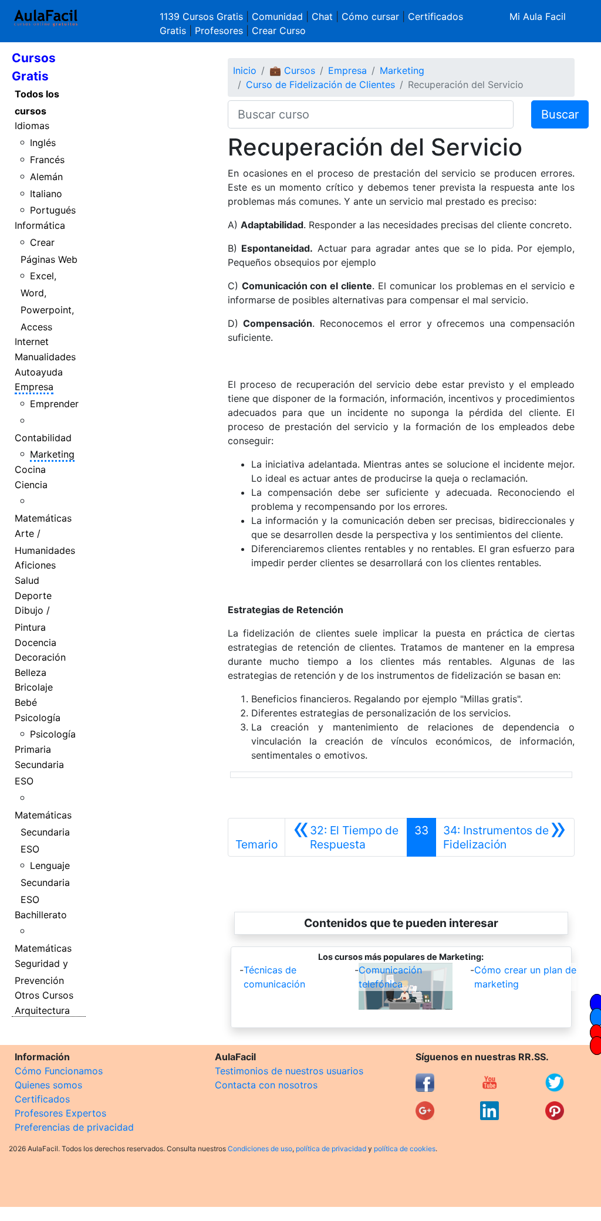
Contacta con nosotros (266, 1085)
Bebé (26, 702)
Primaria (33, 749)
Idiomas (32, 125)
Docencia (35, 642)
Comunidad (277, 16)
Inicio (244, 70)
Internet (32, 341)
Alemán (46, 176)
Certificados (42, 1099)
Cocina (30, 469)
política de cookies (404, 1148)
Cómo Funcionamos (59, 1071)
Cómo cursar (370, 16)
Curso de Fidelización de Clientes (320, 84)
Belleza (30, 672)
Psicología (37, 717)
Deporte (33, 595)
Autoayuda (39, 372)
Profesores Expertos (60, 1113)
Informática (40, 225)
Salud (27, 580)
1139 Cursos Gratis (203, 16)
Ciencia (31, 485)
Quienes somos (48, 1085)
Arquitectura (42, 1010)
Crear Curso (279, 30)
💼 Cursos (292, 70)
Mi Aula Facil (537, 16)
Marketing (52, 454)
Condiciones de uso (260, 1148)
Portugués (53, 210)
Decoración (40, 657)
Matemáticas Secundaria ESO (43, 832)
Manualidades (45, 357)
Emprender (54, 404)
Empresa (34, 387)
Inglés (43, 142)
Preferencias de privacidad (74, 1127)
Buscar (560, 114)
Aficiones (35, 565)
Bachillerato (41, 915)
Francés (47, 159)
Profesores (219, 30)
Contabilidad (43, 438)
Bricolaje (34, 687)
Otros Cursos (44, 995)
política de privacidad (331, 1148)
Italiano (46, 193)
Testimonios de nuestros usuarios (289, 1071)
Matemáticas (43, 518)
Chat (322, 16)
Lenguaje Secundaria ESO (45, 882)
